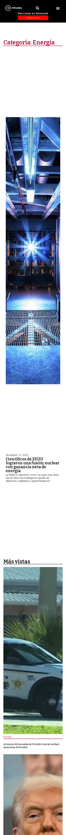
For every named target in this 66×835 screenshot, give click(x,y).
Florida (7, 736)
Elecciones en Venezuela (33, 15)
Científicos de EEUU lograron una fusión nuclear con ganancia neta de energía (32, 465)
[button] (58, 8)
